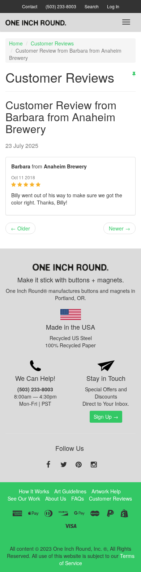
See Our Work (24, 498)
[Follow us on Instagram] (94, 464)
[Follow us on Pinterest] (79, 464)
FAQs (77, 498)
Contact (29, 6)
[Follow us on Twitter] (63, 464)
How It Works (34, 491)
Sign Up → (106, 416)
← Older (20, 228)
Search (92, 6)
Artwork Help (106, 491)
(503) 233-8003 (61, 6)
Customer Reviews (52, 43)
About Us (55, 498)
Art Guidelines (70, 491)
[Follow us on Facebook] (48, 464)
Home (16, 43)
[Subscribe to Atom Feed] (134, 73)
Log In (113, 6)
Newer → (119, 228)
